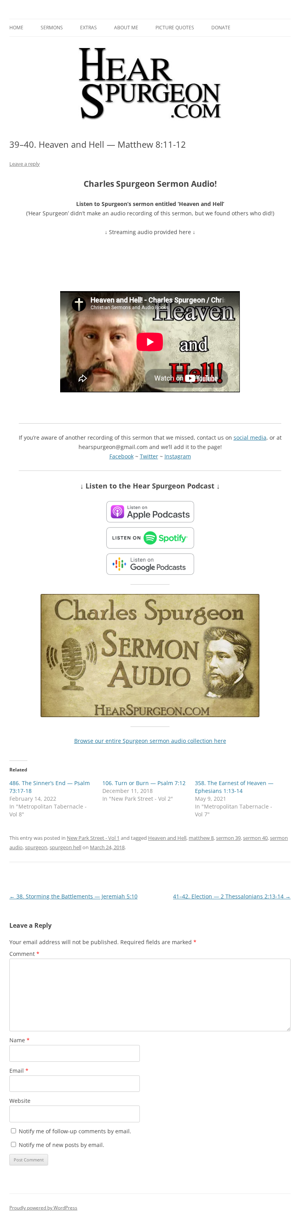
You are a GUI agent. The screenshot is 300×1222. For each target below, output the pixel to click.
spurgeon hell (65, 847)
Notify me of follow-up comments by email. (75, 1131)
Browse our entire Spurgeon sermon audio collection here (150, 740)
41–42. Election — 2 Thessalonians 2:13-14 (232, 896)
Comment (24, 953)
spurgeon (36, 847)
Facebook (121, 456)
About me (126, 27)
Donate (220, 27)
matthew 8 (201, 837)
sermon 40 (255, 837)
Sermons (52, 27)
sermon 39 (228, 837)
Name (19, 1040)
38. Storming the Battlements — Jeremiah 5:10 (73, 896)
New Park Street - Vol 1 (93, 837)
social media (250, 437)
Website (19, 1100)
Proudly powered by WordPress (43, 1207)
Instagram (177, 456)
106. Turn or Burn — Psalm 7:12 (144, 783)
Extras (88, 27)
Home (16, 27)
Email (19, 1070)
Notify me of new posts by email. (61, 1145)
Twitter (149, 456)
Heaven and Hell (167, 837)
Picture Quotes (174, 27)
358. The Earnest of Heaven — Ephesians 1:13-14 (234, 786)
